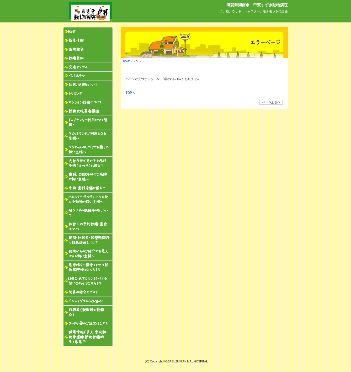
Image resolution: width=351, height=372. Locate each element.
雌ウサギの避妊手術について (87, 213)
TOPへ (130, 93)
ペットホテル (76, 76)
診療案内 (76, 58)
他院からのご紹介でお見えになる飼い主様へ (88, 253)
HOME (126, 61)
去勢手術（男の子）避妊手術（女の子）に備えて (87, 163)
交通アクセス (77, 67)
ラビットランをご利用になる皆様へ (87, 136)
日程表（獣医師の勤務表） (86, 312)
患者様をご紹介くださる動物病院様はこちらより (88, 267)
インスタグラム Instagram (85, 301)
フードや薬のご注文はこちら (88, 323)
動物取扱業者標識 (83, 111)
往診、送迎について (82, 84)
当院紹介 (76, 49)
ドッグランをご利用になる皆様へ (87, 122)
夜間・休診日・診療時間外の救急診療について (88, 240)
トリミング (75, 93)
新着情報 (76, 40)
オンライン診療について (85, 102)
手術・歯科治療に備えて (86, 188)
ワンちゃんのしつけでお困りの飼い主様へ (88, 149)
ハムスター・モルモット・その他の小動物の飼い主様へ (88, 199)
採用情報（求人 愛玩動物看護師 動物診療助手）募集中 (87, 337)
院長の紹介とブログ (83, 292)
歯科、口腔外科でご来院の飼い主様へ (87, 176)
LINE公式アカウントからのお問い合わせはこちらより (87, 281)
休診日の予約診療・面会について (87, 226)
